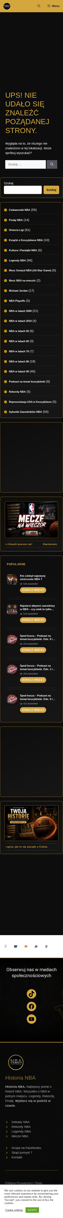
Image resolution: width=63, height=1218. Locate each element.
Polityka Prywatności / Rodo (23, 1183)
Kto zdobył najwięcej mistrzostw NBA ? (32, 577)
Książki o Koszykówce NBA (26, 240)
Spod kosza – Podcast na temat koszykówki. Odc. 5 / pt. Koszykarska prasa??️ (36, 697)
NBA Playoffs (17, 300)
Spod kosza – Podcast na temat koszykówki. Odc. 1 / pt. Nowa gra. (36, 667)
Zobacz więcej (33, 589)
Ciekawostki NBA (19, 209)
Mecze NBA (20, 1136)
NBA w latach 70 (19, 351)
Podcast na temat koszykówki (27, 381)
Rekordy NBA (17, 391)
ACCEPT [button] (32, 1210)
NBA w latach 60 (19, 341)
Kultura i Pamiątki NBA (23, 250)
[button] (39, 6)
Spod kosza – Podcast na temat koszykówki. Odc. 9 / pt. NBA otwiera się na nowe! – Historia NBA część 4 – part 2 (37, 637)
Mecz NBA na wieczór (22, 280)
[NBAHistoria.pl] (7, 6)
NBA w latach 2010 (20, 320)
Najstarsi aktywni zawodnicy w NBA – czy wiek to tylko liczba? (37, 607)
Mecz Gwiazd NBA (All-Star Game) (30, 270)
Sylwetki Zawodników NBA (25, 411)
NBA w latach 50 (19, 331)
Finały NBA (16, 220)
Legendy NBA (17, 260)
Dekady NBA (21, 1122)
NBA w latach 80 (19, 361)
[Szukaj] (52, 164)
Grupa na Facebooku (26, 1148)
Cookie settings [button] (14, 1210)
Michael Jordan (18, 290)
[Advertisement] (31, 47)
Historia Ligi (16, 229)
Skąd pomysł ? (22, 1152)
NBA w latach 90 (19, 371)
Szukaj (8, 183)
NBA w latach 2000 (20, 310)
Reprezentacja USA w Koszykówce (30, 401)
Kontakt (17, 1157)
